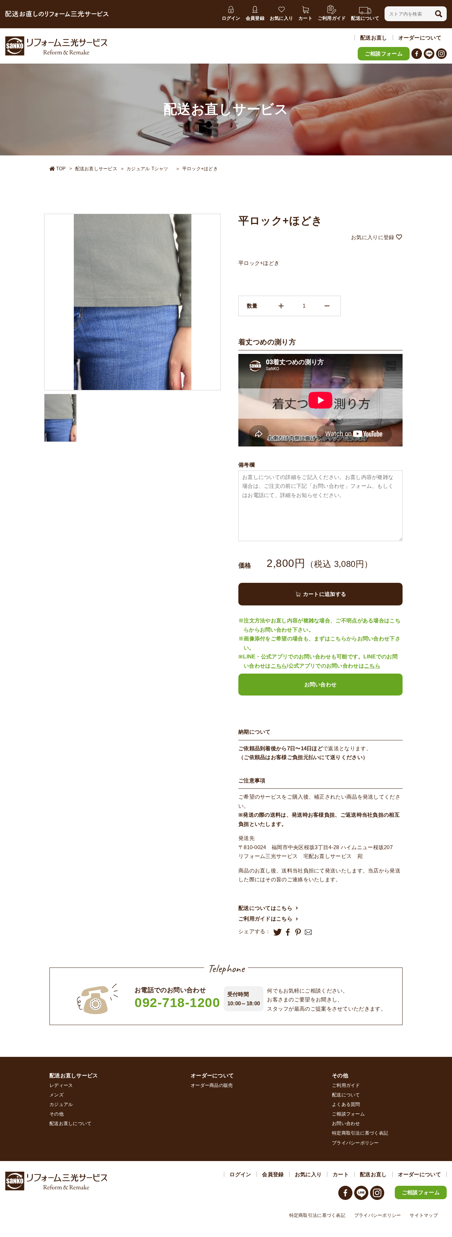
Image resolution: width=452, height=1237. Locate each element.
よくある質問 (346, 1104)
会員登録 (273, 1174)
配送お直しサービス (96, 168)
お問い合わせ (320, 684)
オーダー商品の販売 (212, 1085)
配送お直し (373, 37)
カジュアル (61, 1104)
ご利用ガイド (346, 1085)
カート (341, 1174)
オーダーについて (419, 37)
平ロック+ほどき (200, 168)
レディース (61, 1085)
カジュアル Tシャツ (149, 168)
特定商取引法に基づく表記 (360, 1133)
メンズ (56, 1094)
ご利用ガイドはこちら (265, 919)
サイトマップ (424, 1215)
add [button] (281, 306)
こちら (279, 666)
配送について (346, 1094)
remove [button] (327, 306)
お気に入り (308, 1174)
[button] (438, 13)
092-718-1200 (177, 1002)
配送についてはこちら (265, 908)
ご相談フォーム (384, 54)
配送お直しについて (70, 1123)
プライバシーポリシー (355, 1143)
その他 (56, 1114)
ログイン (240, 1174)
